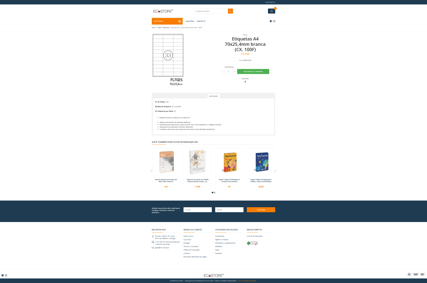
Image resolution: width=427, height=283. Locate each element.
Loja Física (190, 21)
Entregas (186, 243)
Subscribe (261, 210)
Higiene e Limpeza (221, 239)
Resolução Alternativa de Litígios (195, 257)
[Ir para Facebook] (271, 21)
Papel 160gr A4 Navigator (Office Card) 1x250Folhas (261, 180)
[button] (212, 192)
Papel (159, 27)
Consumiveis (219, 236)
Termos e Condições (190, 246)
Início (154, 27)
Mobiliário (218, 246)
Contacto (201, 21)
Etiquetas (166, 27)
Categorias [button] (158, 21)
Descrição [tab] (213, 96)
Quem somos (188, 236)
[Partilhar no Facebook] (245, 82)
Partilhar (245, 79)
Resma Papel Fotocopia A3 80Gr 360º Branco (166, 180)
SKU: (240, 60)
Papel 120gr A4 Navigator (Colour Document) (229, 180)
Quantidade (229, 67)
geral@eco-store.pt (162, 248)
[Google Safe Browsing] (252, 243)
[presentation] (151, 171)
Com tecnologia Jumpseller (246, 281)
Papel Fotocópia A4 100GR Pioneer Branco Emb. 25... (197, 180)
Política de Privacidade (191, 250)
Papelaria (218, 253)
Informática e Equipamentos (225, 243)
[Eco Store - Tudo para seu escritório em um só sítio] (163, 11)
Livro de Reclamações (255, 236)
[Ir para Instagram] (274, 21)
